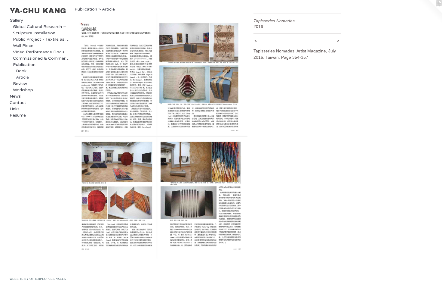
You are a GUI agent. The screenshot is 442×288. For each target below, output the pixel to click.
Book (21, 71)
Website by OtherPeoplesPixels (38, 278)
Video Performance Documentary (41, 52)
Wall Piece (23, 45)
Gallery (16, 20)
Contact (18, 102)
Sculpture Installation (34, 33)
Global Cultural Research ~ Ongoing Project (41, 26)
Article (22, 77)
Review (20, 83)
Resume (18, 115)
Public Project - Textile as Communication (41, 39)
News (15, 96)
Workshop (23, 89)
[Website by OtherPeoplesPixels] (430, 12)
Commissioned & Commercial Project (41, 58)
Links (15, 108)
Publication (24, 64)
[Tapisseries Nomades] (161, 136)
